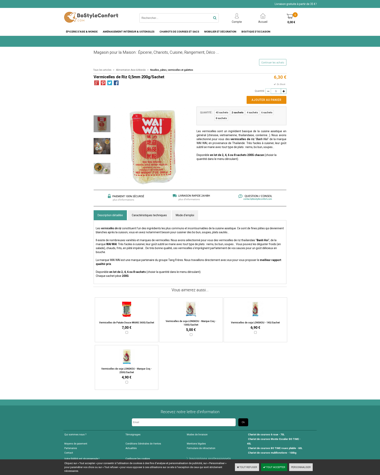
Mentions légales (196, 443)
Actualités (131, 448)
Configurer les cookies (137, 458)
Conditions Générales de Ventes (143, 443)
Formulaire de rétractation (201, 448)
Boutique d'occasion (255, 31)
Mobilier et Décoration (220, 31)
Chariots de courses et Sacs (179, 31)
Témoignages (133, 434)
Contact (68, 452)
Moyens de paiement (75, 443)
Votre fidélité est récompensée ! (81, 458)
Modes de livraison (197, 434)
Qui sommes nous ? (75, 434)
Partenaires (70, 448)
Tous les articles (102, 70)
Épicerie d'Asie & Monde (82, 31)
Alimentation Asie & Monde (131, 70)
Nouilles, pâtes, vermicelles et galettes (171, 70)
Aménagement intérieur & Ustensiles (128, 31)
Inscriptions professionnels (210, 458)
